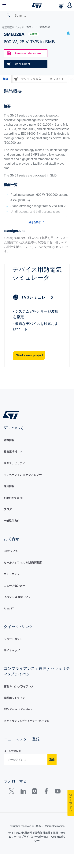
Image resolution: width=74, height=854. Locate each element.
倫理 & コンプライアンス (19, 686)
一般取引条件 (12, 520)
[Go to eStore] (62, 6)
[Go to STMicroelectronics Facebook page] (46, 792)
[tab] (5, 79)
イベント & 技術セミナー (19, 596)
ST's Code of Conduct (18, 709)
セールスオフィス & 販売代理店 (23, 562)
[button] (4, 5)
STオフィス (11, 550)
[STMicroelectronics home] (37, 5)
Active (33, 34)
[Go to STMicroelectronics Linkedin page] (23, 792)
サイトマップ (12, 650)
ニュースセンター (14, 585)
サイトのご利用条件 (20, 832)
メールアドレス (12, 751)
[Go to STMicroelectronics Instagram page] (34, 792)
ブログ (8, 509)
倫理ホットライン (14, 697)
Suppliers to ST (14, 497)
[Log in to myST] (69, 5)
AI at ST (9, 608)
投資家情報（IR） (14, 451)
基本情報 (9, 440)
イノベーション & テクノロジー (23, 474)
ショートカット (13, 638)
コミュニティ (12, 573)
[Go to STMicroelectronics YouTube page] (57, 792)
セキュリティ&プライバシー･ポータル (27, 720)
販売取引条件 (42, 832)
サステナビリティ (14, 463)
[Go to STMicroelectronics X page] (12, 792)
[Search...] (8, 15)
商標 (55, 832)
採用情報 (9, 486)
